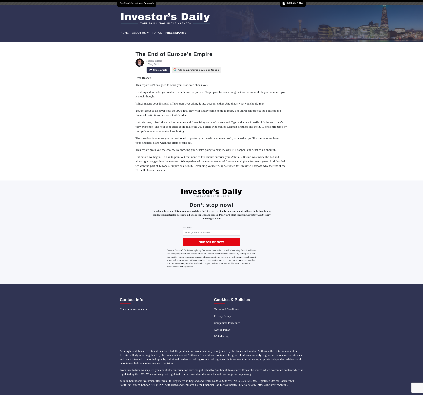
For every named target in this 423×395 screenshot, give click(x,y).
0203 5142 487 (294, 3)
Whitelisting (221, 336)
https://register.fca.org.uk (272, 384)
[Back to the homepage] (165, 18)
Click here (126, 309)
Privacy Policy (222, 316)
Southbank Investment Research (137, 3)
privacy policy (186, 266)
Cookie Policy (222, 329)
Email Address (187, 228)
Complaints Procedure (227, 322)
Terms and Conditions (227, 309)
